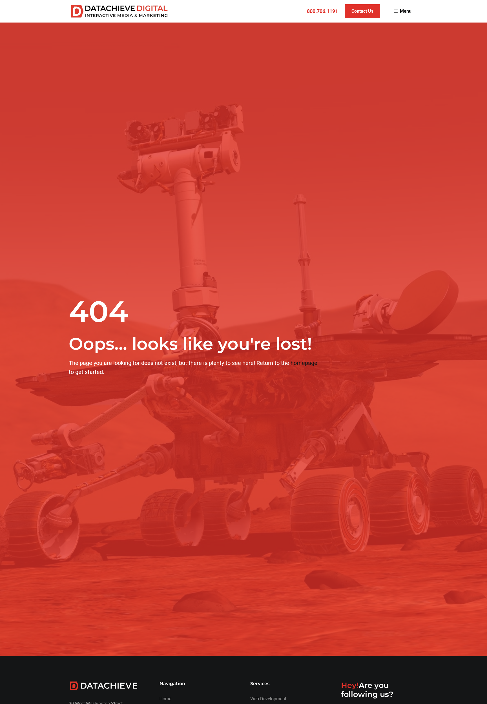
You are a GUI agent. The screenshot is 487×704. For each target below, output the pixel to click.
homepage (304, 363)
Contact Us (362, 11)
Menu (405, 11)
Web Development (268, 698)
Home (165, 698)
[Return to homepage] (119, 11)
